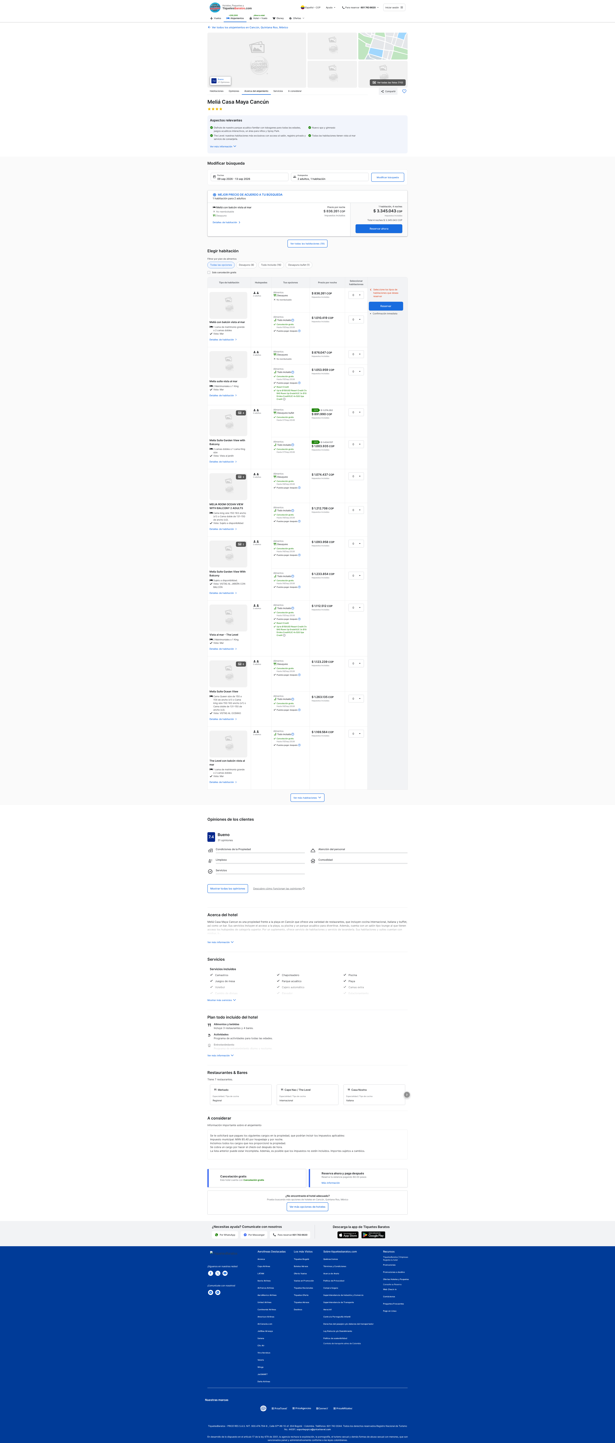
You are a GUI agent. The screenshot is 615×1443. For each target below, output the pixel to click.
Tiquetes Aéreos (301, 1302)
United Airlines (264, 1302)
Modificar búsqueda (388, 177)
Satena (261, 1338)
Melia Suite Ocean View (223, 691)
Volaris (261, 1360)
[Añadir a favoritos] (404, 91)
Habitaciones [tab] (217, 91)
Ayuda (329, 7)
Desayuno (246, 264)
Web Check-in (390, 1289)
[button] (223, 146)
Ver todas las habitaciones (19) (307, 243)
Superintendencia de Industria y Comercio (343, 1295)
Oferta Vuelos (300, 1273)
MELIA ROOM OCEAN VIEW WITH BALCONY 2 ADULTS (226, 506)
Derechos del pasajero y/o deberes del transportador (348, 1324)
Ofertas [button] (297, 18)
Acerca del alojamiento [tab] (256, 91)
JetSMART (263, 1374)
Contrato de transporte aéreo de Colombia (342, 1343)
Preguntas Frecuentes (393, 1304)
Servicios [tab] (278, 91)
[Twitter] (217, 1273)
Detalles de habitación (225, 222)
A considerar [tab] (295, 91)
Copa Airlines (264, 1266)
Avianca (261, 1259)
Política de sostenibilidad (335, 1338)
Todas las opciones (221, 264)
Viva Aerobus (264, 1352)
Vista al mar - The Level (223, 634)
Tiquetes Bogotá (301, 1259)
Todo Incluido (271, 264)
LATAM (261, 1273)
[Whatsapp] (217, 1292)
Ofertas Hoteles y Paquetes (396, 1279)
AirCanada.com (265, 1324)
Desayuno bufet (299, 264)
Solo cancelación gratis (224, 272)
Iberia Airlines (264, 1281)
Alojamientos (237, 18)
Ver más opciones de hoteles (307, 1206)
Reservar (385, 306)
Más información (331, 1182)
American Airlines (266, 1316)
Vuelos (217, 18)
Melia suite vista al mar (223, 381)
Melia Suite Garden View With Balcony (227, 573)
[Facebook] (210, 1273)
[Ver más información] (292, 320)
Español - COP (312, 7)
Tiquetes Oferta (301, 1295)
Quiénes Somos (330, 1259)
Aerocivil (327, 1309)
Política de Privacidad (333, 1281)
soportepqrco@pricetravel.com (314, 1429)
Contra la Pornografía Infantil (337, 1316)
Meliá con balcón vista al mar (227, 322)
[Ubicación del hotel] (383, 46)
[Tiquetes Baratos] (215, 7)
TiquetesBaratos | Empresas (395, 1257)
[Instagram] (225, 1273)
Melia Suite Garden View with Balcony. (227, 442)
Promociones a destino (394, 1272)
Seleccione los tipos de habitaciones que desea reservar (385, 293)
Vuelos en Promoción (304, 1281)
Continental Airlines (267, 1309)
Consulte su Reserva (392, 1284)
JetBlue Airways (265, 1331)
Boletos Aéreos (301, 1266)
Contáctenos (389, 1296)
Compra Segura (330, 1288)
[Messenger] (210, 1292)
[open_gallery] (256, 60)
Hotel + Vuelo (260, 18)
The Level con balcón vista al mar (227, 762)
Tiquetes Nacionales (303, 1288)
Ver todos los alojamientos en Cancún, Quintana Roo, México (250, 27)
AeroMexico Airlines (267, 1295)
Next (407, 1095)
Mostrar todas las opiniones (227, 888)
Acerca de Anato (331, 1273)
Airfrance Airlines (266, 1288)
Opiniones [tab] (234, 91)
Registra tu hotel (390, 1260)
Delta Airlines (264, 1381)
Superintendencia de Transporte (338, 1302)
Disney (280, 18)
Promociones (389, 1265)
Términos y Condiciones (334, 1266)
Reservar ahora (379, 228)
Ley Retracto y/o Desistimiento (337, 1331)
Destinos (298, 1309)
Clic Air (261, 1345)
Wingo (260, 1367)
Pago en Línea (389, 1311)
